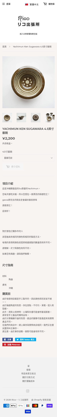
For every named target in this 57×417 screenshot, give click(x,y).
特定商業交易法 (28, 373)
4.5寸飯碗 (7, 151)
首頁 (4, 46)
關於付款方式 (28, 377)
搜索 (28, 369)
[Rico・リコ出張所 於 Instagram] (27, 391)
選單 (8, 4)
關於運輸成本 (28, 381)
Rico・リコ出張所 (20, 399)
